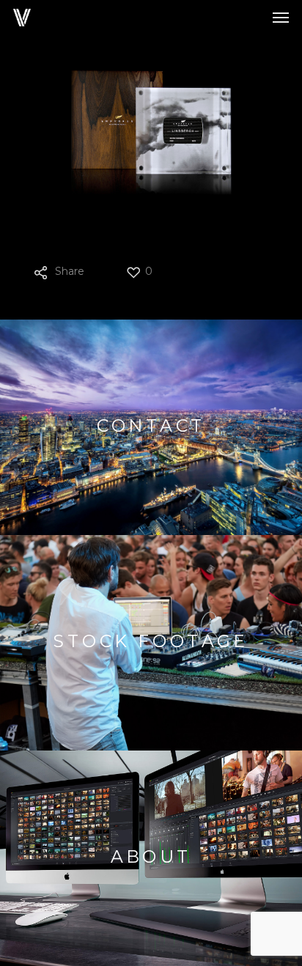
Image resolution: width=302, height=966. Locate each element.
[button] (281, 17)
